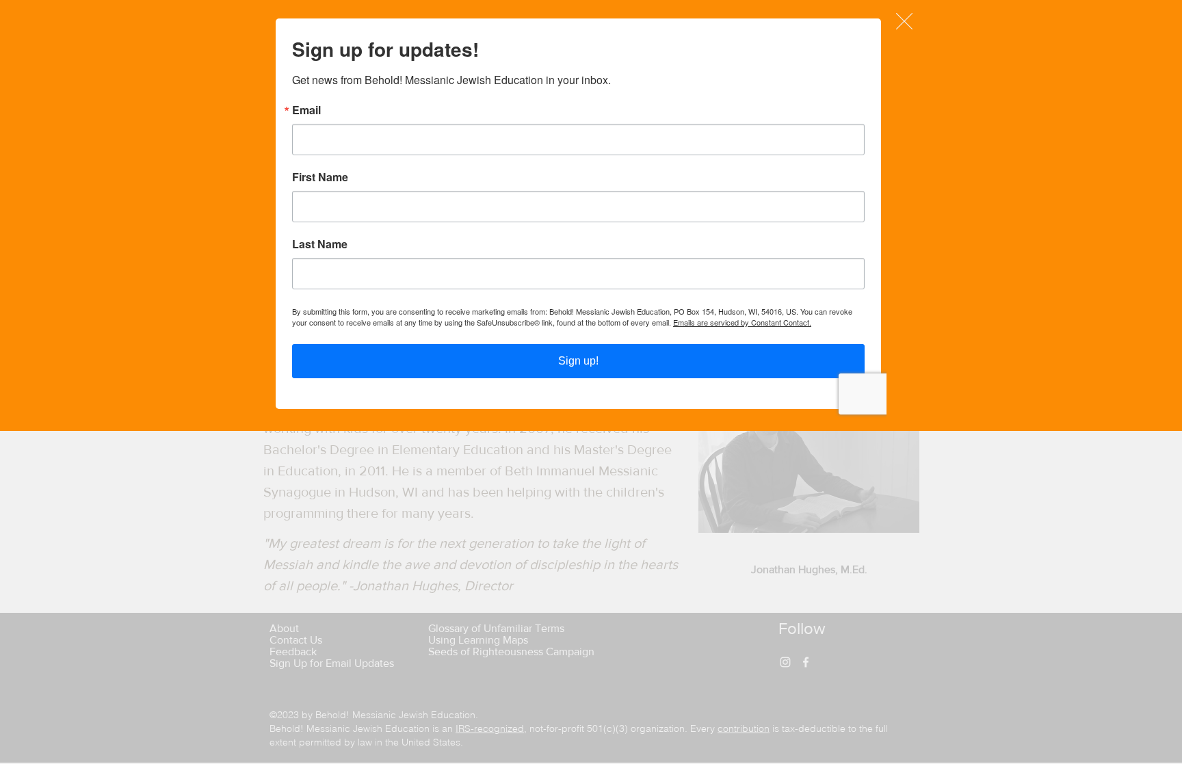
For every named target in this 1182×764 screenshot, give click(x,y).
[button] (904, 21)
